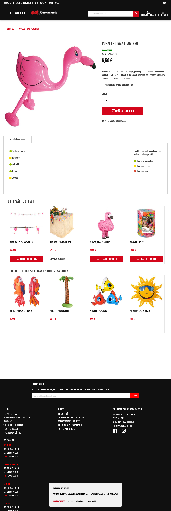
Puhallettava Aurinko (140, 311)
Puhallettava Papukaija (21, 311)
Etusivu (10, 28)
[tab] (17, 139)
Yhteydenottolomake (13, 425)
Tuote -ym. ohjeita (66, 429)
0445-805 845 (13, 476)
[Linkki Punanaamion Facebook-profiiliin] (115, 431)
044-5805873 (128, 422)
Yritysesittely (10, 413)
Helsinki (7, 445)
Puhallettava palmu (59, 311)
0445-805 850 (13, 456)
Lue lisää (92, 501)
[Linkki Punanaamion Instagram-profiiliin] (124, 431)
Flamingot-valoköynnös (21, 242)
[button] (165, 3)
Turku (6, 464)
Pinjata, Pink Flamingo (100, 242)
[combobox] (113, 14)
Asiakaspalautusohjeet (69, 421)
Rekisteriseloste (12, 429)
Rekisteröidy (64, 413)
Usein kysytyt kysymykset (70, 425)
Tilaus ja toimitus (22, 3)
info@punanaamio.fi (122, 426)
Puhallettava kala (98, 311)
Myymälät (7, 3)
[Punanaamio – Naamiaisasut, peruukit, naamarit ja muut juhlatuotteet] (44, 13)
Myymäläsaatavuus (17, 139)
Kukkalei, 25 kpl (137, 242)
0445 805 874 (118, 418)
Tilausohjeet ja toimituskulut (72, 417)
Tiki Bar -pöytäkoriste (60, 242)
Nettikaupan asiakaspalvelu (16, 417)
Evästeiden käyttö (12, 432)
